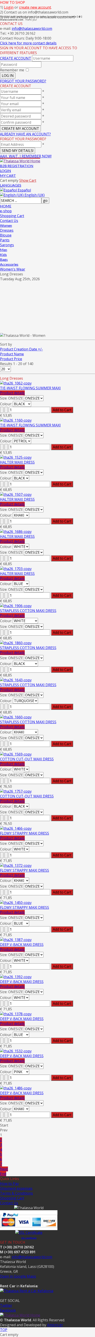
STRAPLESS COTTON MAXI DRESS (28, 610)
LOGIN (5, 171)
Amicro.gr (55, 1324)
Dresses (6, 230)
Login (8, 7)
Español (24, 190)
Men (3, 250)
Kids (3, 254)
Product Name (12, 354)
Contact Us (9, 220)
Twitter (6, 1305)
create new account (35, 7)
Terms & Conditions (16, 1193)
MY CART (8, 175)
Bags (4, 259)
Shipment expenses (16, 1188)
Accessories (9, 264)
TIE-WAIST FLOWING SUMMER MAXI (30, 388)
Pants (5, 240)
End (3, 1173)
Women (6, 225)
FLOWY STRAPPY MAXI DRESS (24, 833)
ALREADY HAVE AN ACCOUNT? (25, 134)
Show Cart (27, 180)
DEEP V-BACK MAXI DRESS (22, 944)
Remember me (12, 70)
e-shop (6, 210)
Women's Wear (12, 269)
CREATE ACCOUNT (15, 58)
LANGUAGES (10, 185)
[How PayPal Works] (28, 1227)
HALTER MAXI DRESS (17, 462)
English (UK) (34, 195)
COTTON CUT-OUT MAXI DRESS (27, 759)
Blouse (5, 235)
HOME (5, 206)
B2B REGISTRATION (16, 166)
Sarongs (7, 244)
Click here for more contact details (28, 43)
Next (4, 1169)
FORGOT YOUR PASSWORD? (23, 81)
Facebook (8, 1310)
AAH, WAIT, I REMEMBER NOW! (25, 156)
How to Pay (9, 1183)
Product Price (11, 358)
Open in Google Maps (18, 1276)
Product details (12, 392)
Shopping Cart (12, 215)
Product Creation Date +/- (21, 349)
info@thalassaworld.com (32, 28)
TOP (3, 1329)
